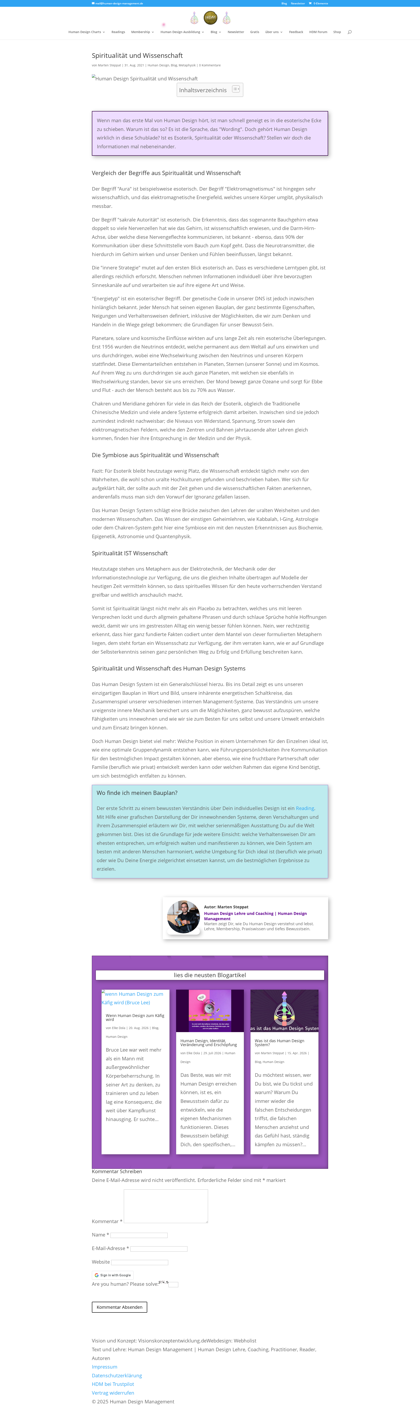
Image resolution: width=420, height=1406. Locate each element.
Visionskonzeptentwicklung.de (172, 1340)
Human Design (158, 65)
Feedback (296, 32)
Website (101, 1261)
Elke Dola (118, 1028)
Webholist (245, 1340)
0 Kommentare (210, 65)
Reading (305, 808)
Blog (284, 3)
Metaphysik (187, 65)
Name (100, 1234)
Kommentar (107, 1221)
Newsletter (298, 3)
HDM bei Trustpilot (113, 1384)
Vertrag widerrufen (113, 1392)
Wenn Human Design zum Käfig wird (135, 1017)
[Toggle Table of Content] (234, 89)
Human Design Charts (84, 32)
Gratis (254, 32)
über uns (272, 32)
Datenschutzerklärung (117, 1375)
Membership (140, 32)
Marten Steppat (109, 65)
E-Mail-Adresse (110, 1248)
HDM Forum (318, 32)
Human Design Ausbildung (180, 32)
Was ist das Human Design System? (279, 1042)
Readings (118, 32)
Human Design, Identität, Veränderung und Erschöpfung (208, 1042)
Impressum (104, 1366)
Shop (337, 32)
